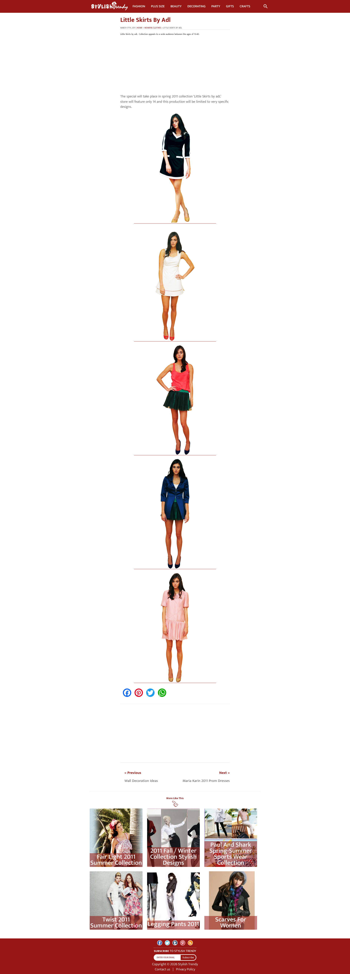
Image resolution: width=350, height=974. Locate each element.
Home (139, 28)
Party (215, 6)
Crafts (245, 6)
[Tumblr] (175, 942)
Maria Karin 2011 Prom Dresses (206, 781)
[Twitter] (167, 942)
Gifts (230, 6)
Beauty (176, 6)
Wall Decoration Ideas (141, 781)
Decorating (196, 6)
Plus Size (158, 6)
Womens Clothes (152, 28)
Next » (224, 773)
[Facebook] (159, 942)
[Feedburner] (190, 942)
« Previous (133, 773)
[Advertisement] (175, 64)
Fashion (139, 6)
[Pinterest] (182, 942)
